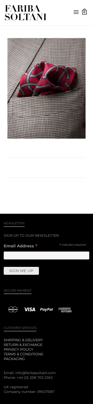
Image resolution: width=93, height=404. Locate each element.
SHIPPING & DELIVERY (23, 340)
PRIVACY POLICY (18, 349)
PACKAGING (14, 359)
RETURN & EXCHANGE (23, 344)
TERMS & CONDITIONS (23, 354)
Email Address (20, 246)
